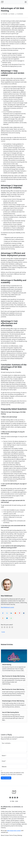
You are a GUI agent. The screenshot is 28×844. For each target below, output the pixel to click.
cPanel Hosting (6, 664)
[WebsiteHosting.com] (14, 792)
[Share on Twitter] (7, 613)
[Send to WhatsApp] (11, 618)
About (2, 835)
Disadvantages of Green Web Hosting (13, 701)
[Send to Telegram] (7, 618)
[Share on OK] (3, 618)
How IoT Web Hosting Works (10, 712)
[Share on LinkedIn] (11, 613)
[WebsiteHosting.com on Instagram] (15, 797)
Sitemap (19, 835)
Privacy (15, 835)
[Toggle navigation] (26, 2)
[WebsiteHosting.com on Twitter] (12, 797)
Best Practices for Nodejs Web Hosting (13, 676)
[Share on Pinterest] (20, 613)
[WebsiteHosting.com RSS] (17, 797)
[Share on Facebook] (3, 613)
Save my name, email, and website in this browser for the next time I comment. (12, 773)
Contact (7, 835)
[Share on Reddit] (15, 613)
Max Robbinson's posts (7, 607)
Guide (3, 632)
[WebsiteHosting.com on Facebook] (10, 797)
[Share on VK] (24, 613)
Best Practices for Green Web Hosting (13, 689)
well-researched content (14, 830)
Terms (11, 835)
